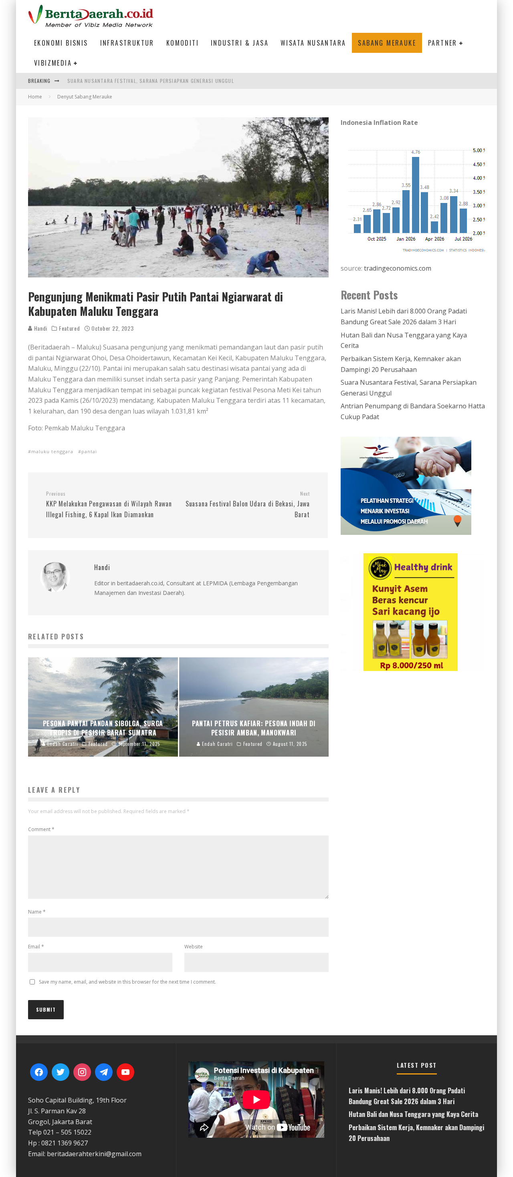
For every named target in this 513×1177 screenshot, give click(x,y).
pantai (89, 451)
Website (193, 946)
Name (37, 911)
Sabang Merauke (387, 43)
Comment (41, 829)
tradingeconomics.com (397, 268)
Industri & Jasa (240, 43)
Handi (39, 328)
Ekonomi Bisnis (61, 43)
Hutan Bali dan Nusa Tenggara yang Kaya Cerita (413, 1114)
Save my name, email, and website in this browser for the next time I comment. (127, 981)
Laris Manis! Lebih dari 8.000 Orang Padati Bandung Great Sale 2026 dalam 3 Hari (174, 80)
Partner (442, 43)
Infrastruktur (127, 43)
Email (36, 946)
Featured (69, 328)
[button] (413, 612)
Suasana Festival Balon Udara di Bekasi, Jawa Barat (248, 504)
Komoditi (182, 43)
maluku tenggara (52, 451)
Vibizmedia (53, 63)
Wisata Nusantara (313, 43)
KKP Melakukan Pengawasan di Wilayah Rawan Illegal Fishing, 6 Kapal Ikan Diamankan (109, 504)
